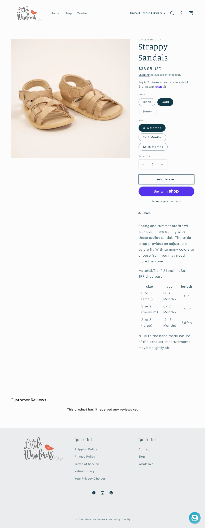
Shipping (144, 74)
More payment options (166, 201)
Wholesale (146, 464)
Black (147, 102)
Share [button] (147, 213)
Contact (145, 449)
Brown (150, 112)
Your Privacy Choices (90, 479)
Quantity (144, 156)
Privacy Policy (84, 457)
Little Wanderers (95, 519)
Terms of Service (86, 464)
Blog (142, 457)
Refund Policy (84, 471)
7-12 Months (152, 137)
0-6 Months (152, 128)
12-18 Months (153, 147)
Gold (165, 102)
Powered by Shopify (118, 519)
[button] (172, 13)
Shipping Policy (85, 449)
